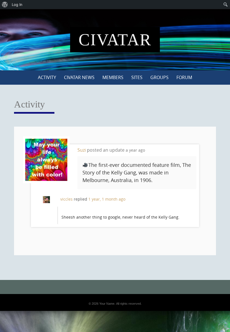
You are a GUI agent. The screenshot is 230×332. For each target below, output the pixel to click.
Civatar (115, 39)
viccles (66, 199)
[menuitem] (5, 4)
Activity (47, 77)
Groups (159, 77)
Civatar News (79, 77)
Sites (136, 77)
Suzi (81, 150)
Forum (184, 77)
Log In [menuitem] (17, 4)
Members (112, 77)
